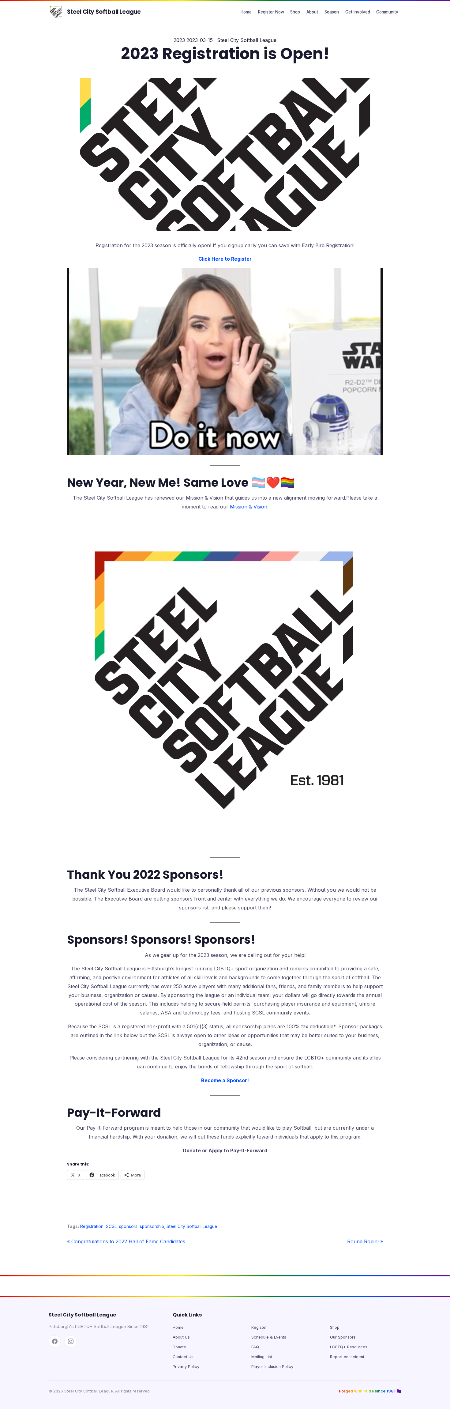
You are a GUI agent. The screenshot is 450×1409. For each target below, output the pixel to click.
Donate (179, 1347)
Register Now (271, 11)
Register (259, 1327)
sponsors (128, 1226)
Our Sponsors (343, 1337)
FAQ (255, 1347)
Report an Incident (347, 1356)
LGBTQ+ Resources (348, 1347)
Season (331, 11)
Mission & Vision (248, 507)
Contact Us (183, 1356)
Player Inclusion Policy (272, 1366)
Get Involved (357, 11)
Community (387, 11)
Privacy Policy (186, 1366)
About (312, 11)
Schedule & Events (268, 1337)
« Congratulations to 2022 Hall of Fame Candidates (126, 1241)
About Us (181, 1337)
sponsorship (152, 1226)
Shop (295, 11)
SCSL (111, 1226)
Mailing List (261, 1356)
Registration (91, 1226)
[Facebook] (55, 1341)
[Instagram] (71, 1341)
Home (246, 11)
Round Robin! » (365, 1241)
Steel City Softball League (104, 12)
